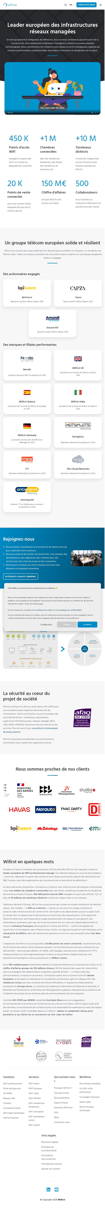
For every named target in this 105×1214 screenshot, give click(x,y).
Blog (55, 1123)
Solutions (8, 1083)
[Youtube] (56, 1196)
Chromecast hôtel (12, 1114)
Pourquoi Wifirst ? (62, 1094)
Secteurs (33, 1083)
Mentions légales (49, 1148)
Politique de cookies (51, 1170)
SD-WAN (7, 1099)
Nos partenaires (61, 1104)
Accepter (86, 624)
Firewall (7, 1109)
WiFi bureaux (34, 1094)
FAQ (55, 1118)
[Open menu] (98, 5)
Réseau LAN (9, 1104)
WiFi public (34, 1131)
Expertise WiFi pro (62, 1114)
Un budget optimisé (88, 1103)
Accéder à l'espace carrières (20, 576)
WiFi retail (33, 1099)
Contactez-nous (84, 4)
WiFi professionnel (12, 1090)
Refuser (65, 624)
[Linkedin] (47, 1196)
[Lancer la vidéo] (51, 88)
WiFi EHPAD (34, 1104)
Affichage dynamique (13, 1119)
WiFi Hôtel (33, 1090)
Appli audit (83, 1108)
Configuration (44, 624)
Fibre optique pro (12, 1094)
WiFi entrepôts (35, 1118)
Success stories (60, 1099)
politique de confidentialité (71, 610)
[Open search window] (63, 5)
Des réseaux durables (88, 1090)
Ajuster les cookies (50, 1175)
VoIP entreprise (11, 1124)
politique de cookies (45, 610)
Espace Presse (60, 1109)
